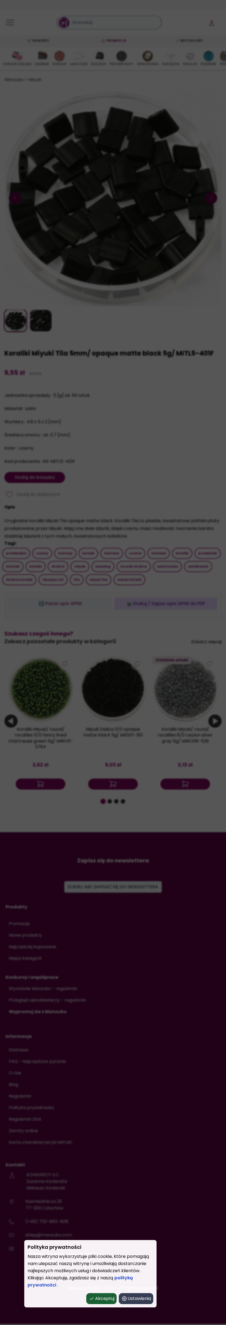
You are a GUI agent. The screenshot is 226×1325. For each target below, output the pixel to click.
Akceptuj (104, 1298)
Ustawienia (139, 1298)
